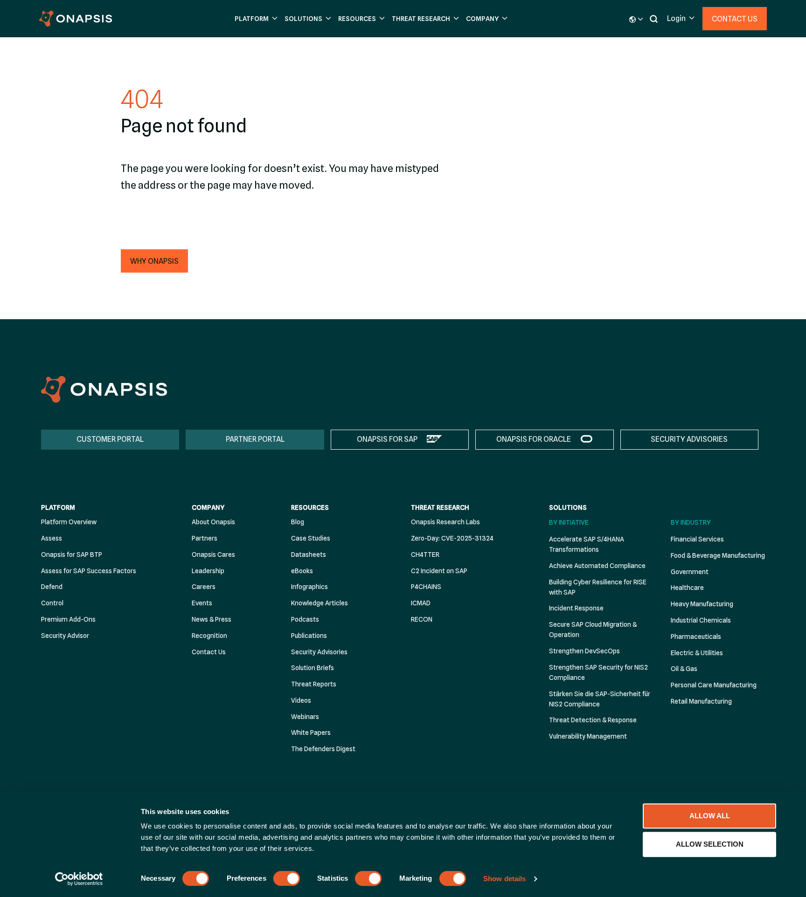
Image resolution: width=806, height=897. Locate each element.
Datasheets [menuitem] (308, 554)
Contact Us (734, 18)
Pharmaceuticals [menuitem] (696, 636)
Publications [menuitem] (309, 635)
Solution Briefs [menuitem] (312, 667)
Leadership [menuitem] (208, 571)
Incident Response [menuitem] (576, 608)
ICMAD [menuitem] (421, 603)
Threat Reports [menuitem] (313, 684)
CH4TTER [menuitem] (425, 554)
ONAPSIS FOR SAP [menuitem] (387, 439)
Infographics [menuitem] (309, 586)
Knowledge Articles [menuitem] (319, 603)
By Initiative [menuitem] (569, 522)
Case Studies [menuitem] (310, 538)
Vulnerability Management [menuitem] (588, 736)
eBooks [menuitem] (302, 571)
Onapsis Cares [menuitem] (213, 554)
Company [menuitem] (208, 507)
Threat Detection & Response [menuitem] (593, 720)
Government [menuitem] (690, 571)
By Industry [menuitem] (691, 522)
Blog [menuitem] (297, 522)
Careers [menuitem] (203, 586)
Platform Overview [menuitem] (69, 522)
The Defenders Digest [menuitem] (323, 749)
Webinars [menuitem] (305, 716)
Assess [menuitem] (51, 538)
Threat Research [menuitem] (440, 507)
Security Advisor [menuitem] (65, 635)
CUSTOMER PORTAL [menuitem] (110, 439)
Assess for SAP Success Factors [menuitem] (88, 571)
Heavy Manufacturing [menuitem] (702, 604)
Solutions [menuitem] (568, 507)
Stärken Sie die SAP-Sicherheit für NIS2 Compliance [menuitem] (599, 699)
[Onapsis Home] (104, 389)
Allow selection (709, 844)
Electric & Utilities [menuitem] (697, 653)
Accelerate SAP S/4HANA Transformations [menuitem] (586, 544)
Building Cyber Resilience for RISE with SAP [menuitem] (597, 587)
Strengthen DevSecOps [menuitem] (584, 651)
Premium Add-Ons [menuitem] (68, 619)
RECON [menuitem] (421, 619)
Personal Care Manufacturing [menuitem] (714, 685)
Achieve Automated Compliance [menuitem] (597, 565)
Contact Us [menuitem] (209, 652)
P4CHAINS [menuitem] (426, 586)
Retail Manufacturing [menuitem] (701, 701)
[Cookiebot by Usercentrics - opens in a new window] (79, 879)
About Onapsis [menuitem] (213, 522)
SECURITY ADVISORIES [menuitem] (689, 439)
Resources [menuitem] (310, 507)
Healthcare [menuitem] (687, 587)
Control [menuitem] (52, 603)
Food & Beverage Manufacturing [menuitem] (718, 555)
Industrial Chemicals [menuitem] (701, 620)
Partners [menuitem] (204, 538)
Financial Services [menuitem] (697, 539)
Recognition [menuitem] (209, 635)
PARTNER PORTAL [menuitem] (255, 439)
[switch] (286, 878)
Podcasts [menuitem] (305, 619)
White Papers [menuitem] (311, 732)
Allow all (709, 816)
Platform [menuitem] (58, 507)
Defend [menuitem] (52, 586)
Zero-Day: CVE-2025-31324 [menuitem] (452, 538)
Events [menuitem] (202, 603)
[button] (255, 19)
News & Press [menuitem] (211, 619)
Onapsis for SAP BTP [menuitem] (71, 554)
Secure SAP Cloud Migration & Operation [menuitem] (593, 629)
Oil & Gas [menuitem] (684, 668)
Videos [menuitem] (301, 700)
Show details (504, 879)
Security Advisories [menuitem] (319, 652)
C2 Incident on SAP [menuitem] (439, 571)
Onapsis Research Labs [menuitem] (445, 522)
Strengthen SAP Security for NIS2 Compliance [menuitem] (598, 672)
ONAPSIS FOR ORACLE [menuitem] (533, 439)
